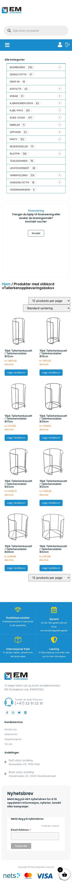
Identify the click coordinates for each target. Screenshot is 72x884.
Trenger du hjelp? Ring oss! (28, 699)
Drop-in (15, 81)
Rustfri (15, 153)
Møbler (15, 124)
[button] (7, 45)
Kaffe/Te (15, 88)
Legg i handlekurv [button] (16, 372)
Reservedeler (19, 146)
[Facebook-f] (7, 712)
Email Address (21, 830)
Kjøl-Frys (16, 110)
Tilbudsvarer (18, 160)
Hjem (6, 284)
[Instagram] (13, 712)
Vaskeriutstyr (19, 182)
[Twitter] (19, 712)
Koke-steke (17, 117)
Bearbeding (17, 67)
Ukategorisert (19, 168)
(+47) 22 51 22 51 (29, 703)
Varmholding (19, 175)
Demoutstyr (18, 74)
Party (13, 139)
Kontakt (36, 233)
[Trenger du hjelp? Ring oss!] (8, 702)
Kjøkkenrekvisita (21, 103)
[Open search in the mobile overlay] (36, 30)
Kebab (14, 96)
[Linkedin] (25, 712)
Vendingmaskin (20, 189)
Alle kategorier (15, 59)
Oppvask (15, 132)
